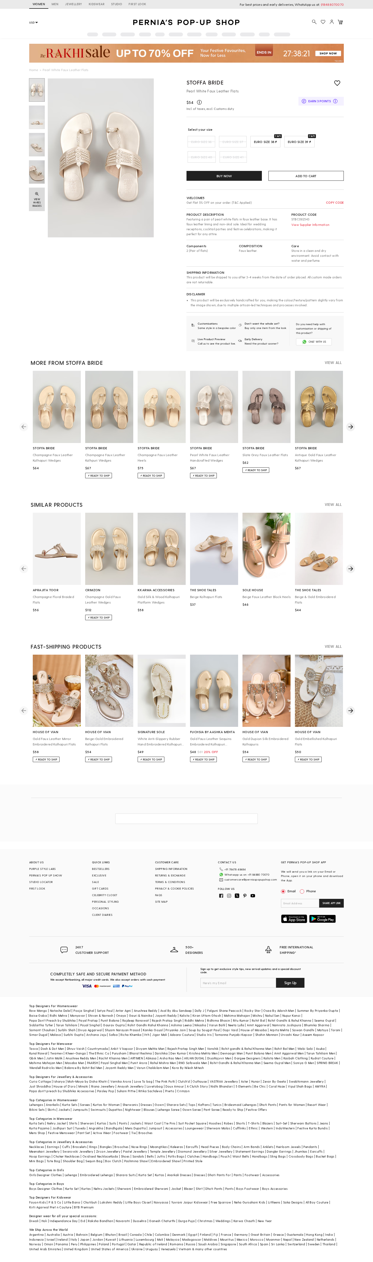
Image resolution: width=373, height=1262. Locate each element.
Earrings (53, 1147)
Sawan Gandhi (303, 1030)
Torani (335, 1030)
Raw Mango (38, 1010)
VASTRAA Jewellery (224, 1081)
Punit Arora (139, 1063)
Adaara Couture (182, 1034)
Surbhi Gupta (74, 1034)
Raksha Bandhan (100, 1221)
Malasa (55, 1034)
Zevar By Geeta (274, 1081)
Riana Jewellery (103, 1086)
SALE (95, 882)
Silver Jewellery (220, 1151)
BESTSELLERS (100, 868)
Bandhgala (114, 1128)
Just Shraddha (40, 1086)
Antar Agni (123, 1010)
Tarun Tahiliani (67, 1025)
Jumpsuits (80, 1109)
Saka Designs (293, 1202)
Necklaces (36, 1147)
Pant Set (84, 1133)
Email (292, 891)
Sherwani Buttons (303, 1123)
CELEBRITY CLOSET (104, 895)
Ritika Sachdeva (150, 1091)
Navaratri (123, 1221)
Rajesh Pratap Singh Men (185, 1048)
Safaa (113, 1034)
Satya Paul (105, 1010)
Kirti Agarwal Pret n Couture (50, 1207)
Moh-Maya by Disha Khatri (87, 1081)
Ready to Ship (233, 1109)
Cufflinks (239, 1128)
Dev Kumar (178, 1053)
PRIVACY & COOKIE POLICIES (174, 888)
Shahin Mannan (266, 1034)
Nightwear (133, 1109)
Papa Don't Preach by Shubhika (52, 1020)
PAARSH (92, 1063)
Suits (112, 1123)
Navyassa (161, 1202)
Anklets (268, 1147)
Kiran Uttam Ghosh (207, 1015)
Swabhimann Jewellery (306, 1081)
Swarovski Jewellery (78, 1151)
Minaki (83, 1086)
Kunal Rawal (38, 1053)
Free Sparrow (221, 1202)
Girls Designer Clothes (45, 1175)
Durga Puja (186, 1221)
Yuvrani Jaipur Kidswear (189, 1202)
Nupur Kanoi (291, 1015)
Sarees (85, 1104)
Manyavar (77, 1015)
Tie (133, 1133)
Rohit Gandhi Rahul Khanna (148, 1025)
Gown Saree (191, 1109)
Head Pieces (210, 1147)
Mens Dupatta (135, 1128)
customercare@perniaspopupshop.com (250, 879)
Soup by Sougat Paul (204, 1030)
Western (267, 1128)
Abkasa (151, 1058)
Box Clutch (113, 1161)
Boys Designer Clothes (45, 1188)
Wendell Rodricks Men (45, 1067)
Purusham (119, 1053)
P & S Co (55, 1202)
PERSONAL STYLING (105, 901)
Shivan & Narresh (100, 1015)
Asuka (320, 1048)
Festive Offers (256, 1109)
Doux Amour (174, 1086)
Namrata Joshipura (286, 1025)
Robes (228, 1123)
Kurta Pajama (39, 1128)
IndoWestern (285, 1128)
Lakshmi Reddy (111, 1202)
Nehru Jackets (104, 1188)
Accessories (173, 1128)
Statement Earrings (249, 1151)
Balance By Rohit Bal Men (83, 1067)
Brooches (145, 1133)
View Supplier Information (310, 224)
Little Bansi (72, 1202)
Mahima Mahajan (237, 1015)
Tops (192, 1104)
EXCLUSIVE (99, 875)
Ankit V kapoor (122, 1048)
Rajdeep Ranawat (135, 1020)
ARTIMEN (136, 1058)
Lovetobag (155, 1086)
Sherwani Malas (218, 1128)
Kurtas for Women (106, 1104)
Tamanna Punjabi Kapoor (234, 1034)
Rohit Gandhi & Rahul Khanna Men (235, 1063)
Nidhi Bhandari (222, 1086)
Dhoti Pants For (219, 1175)
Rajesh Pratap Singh (167, 1020)
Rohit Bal (258, 1020)
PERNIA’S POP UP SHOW (45, 875)
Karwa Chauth (244, 1221)
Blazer (188, 1188)
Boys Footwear (247, 1188)
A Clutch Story (197, 1086)
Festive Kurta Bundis (312, 1128)
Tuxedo (80, 1128)
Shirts (73, 1123)
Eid (83, 1221)
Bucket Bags (325, 1156)
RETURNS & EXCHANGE (170, 875)
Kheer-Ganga (76, 1053)
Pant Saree (212, 1109)
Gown (159, 1104)
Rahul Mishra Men (163, 1063)
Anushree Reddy (146, 1010)
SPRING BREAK (327, 1063)
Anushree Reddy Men (81, 1058)
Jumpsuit (155, 1128)
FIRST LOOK (137, 4)
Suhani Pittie (126, 1091)
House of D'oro (65, 1086)
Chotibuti (90, 1202)
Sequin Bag (93, 1161)
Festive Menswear (61, 1133)
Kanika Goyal (153, 1030)
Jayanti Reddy (166, 1015)
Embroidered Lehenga (96, 1175)
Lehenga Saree (168, 1109)
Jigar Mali (159, 1034)
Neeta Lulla (236, 1025)
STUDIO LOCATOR (41, 882)
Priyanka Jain (175, 1030)
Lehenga (71, 1175)
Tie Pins (169, 1123)
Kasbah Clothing (295, 1058)
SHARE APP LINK (331, 903)
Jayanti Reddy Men (119, 1067)
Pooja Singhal (83, 1010)
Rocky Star (252, 1010)
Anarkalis (53, 1104)
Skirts (52, 1109)
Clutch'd (184, 1081)
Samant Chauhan (42, 1030)
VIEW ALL (333, 362)
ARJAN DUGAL (194, 1058)
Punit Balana (110, 1020)
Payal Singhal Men (114, 1063)
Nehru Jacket (56, 1123)
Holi (44, 1221)
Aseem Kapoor (313, 1034)
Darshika (161, 1053)
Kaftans (204, 1104)
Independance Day (64, 1221)
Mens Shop (37, 1133)
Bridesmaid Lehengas (240, 1104)
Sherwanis (130, 1104)
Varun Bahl (217, 1025)
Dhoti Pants (267, 1104)
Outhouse (200, 1081)
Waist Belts (240, 1156)
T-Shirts (253, 1123)
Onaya (121, 1015)
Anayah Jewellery (130, 1086)
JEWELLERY (73, 4)
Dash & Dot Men (52, 1048)
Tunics (216, 1104)
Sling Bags (278, 1156)
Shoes (125, 1156)
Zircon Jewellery (108, 1151)
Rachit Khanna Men (113, 1058)
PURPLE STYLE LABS (42, 868)
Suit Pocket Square (192, 1123)
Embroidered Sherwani (151, 1188)
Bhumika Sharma (317, 1025)
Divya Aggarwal (90, 1030)
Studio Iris (204, 1034)
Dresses (146, 1104)
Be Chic (260, 1086)
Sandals (138, 1156)
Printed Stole (192, 1161)
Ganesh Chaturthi (162, 1221)
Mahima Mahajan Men (45, 1063)
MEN (55, 4)
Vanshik (213, 1048)
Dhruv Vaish (75, 1048)
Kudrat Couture (322, 1058)
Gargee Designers (247, 1058)
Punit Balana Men (258, 1053)
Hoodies (215, 1123)
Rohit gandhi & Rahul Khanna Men (246, 1048)
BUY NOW (224, 176)
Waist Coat (152, 1123)
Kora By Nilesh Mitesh (188, 1067)
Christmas (205, 1221)
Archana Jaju (96, 1034)
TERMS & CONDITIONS (170, 882)
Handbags (210, 1156)
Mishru (257, 1015)
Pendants (310, 1147)
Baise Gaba (38, 1015)
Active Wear (102, 1133)
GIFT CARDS (100, 888)
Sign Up (290, 983)
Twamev (56, 1053)
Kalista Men (272, 1058)
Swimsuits (98, 1109)
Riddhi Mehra (194, 1020)
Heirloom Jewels (288, 1147)
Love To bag (143, 1081)
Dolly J (200, 1010)
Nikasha (200, 1025)
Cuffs (66, 1147)
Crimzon (183, 1091)
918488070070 (332, 4)
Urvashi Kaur (290, 1034)
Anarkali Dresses (179, 1175)
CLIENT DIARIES (102, 914)
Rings (93, 1147)
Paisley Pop (105, 1091)
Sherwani (87, 1123)
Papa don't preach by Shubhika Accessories (61, 1091)
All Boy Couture (317, 1202)
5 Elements (243, 1086)
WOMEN (38, 4)
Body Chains (231, 1147)
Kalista (185, 1015)
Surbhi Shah (66, 1030)
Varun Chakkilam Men (153, 1067)
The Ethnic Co (99, 1053)
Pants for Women (292, 1104)
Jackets (64, 1109)
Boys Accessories (275, 1188)
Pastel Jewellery (135, 1151)
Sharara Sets (176, 1104)
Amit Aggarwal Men (289, 1053)
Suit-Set (282, 1123)
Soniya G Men (303, 1063)
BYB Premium (84, 1207)
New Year (265, 1221)
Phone (311, 891)
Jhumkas (300, 1151)
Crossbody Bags (301, 1156)
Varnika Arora (120, 1081)
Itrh (146, 1034)
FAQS (158, 895)
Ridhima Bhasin (218, 1020)
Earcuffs (192, 1147)
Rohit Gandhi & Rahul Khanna (290, 1020)
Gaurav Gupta (114, 1025)
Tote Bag (53, 1161)
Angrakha (96, 1128)
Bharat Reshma (140, 1053)
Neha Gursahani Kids (249, 1202)
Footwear (121, 1133)
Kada (114, 1156)
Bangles (106, 1147)
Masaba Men (74, 1063)
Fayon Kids (37, 1202)
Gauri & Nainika (140, 1015)
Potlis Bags (176, 1156)
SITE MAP (161, 901)
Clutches (193, 1156)
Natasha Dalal (60, 1010)
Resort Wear (316, 1104)
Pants (123, 1123)
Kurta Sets (69, 1104)
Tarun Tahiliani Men (320, 1053)
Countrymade (97, 1048)
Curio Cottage (40, 1081)
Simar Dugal (38, 1034)
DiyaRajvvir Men (219, 1058)
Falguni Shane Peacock (224, 1010)
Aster (244, 1081)
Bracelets (80, 1147)
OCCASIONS (100, 908)
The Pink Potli (165, 1081)
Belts (150, 1156)
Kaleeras (176, 1147)
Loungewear (194, 1128)
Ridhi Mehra (58, 1015)
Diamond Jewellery (192, 1151)
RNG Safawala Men (193, 1063)
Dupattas (115, 1109)
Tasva (33, 1048)
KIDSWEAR (97, 4)
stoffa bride (205, 82)
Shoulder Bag (73, 1161)
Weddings (222, 1221)
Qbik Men (36, 1058)
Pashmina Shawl (136, 1161)
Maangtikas (159, 1147)
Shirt (199, 1188)
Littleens (274, 1202)
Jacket (176, 1188)
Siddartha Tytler (41, 1025)
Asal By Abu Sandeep (176, 1010)
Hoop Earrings (40, 1156)
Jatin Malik (54, 1058)
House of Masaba (254, 1030)
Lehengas (36, 1104)
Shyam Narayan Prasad (122, 1030)
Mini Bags (36, 1161)
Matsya (322, 1030)
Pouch (225, 1156)
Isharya (59, 1081)
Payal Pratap (88, 1020)
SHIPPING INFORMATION (171, 868)
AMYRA (320, 1086)
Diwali (34, 1221)
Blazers (267, 1123)
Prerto (169, 1091)
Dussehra (139, 1221)
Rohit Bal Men (284, 1048)
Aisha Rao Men (170, 1058)
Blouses (149, 1109)
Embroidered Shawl (166, 1161)
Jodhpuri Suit (62, 1128)
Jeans (323, 1123)
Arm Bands (252, 1147)
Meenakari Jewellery (44, 1151)
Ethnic (253, 1128)
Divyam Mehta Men (150, 1048)
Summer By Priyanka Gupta (317, 1010)
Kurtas (101, 1123)
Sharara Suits (126, 1175)
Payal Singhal (90, 1025)
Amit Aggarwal (258, 1025)
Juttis (161, 1156)
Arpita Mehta (279, 1030)
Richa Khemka (130, 1034)
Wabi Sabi (305, 1048)
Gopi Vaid (230, 1030)
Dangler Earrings (279, 1151)
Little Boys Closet (138, 1202)
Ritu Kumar (241, 1020)
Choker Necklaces (66, 1156)
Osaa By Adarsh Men (278, 1010)
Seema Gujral (324, 1020)
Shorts (240, 1123)
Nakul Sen (272, 1015)
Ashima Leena (181, 1025)
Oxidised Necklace (96, 1156)
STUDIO (116, 4)
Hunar (255, 1081)
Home (33, 70)
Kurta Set (145, 1175)
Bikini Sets (37, 1109)
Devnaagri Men (231, 1053)
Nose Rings (139, 1147)
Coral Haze (277, 1086)
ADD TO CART (305, 176)
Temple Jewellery (162, 1151)
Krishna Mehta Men (203, 1053)
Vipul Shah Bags (300, 1086)
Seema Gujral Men (277, 1063)
